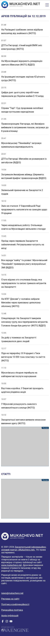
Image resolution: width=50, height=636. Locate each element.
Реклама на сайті (10, 598)
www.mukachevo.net (11, 565)
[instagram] (6, 622)
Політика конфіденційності (15, 604)
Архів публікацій (9, 615)
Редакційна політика (12, 610)
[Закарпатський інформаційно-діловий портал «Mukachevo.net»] (20, 5)
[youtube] (11, 622)
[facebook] (2, 622)
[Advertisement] (25, 446)
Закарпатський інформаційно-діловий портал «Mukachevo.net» (23, 548)
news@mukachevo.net (12, 593)
